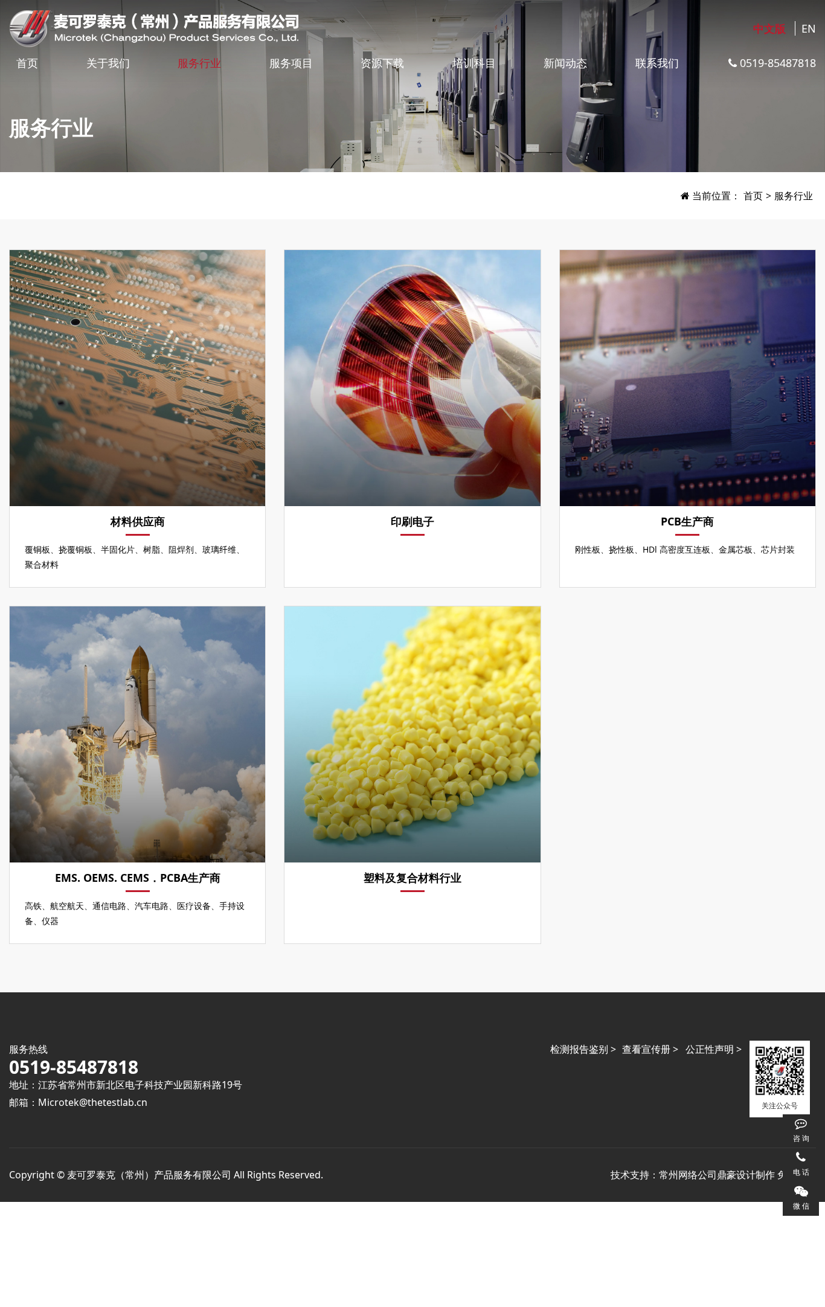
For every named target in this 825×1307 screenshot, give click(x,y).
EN (808, 28)
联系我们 (657, 62)
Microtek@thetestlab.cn (92, 1102)
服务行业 (199, 62)
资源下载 (382, 62)
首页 (27, 62)
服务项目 (291, 62)
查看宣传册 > (650, 1049)
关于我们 (108, 62)
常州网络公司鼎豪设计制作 (717, 1174)
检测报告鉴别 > (583, 1049)
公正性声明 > (713, 1049)
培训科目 (474, 62)
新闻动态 (565, 62)
